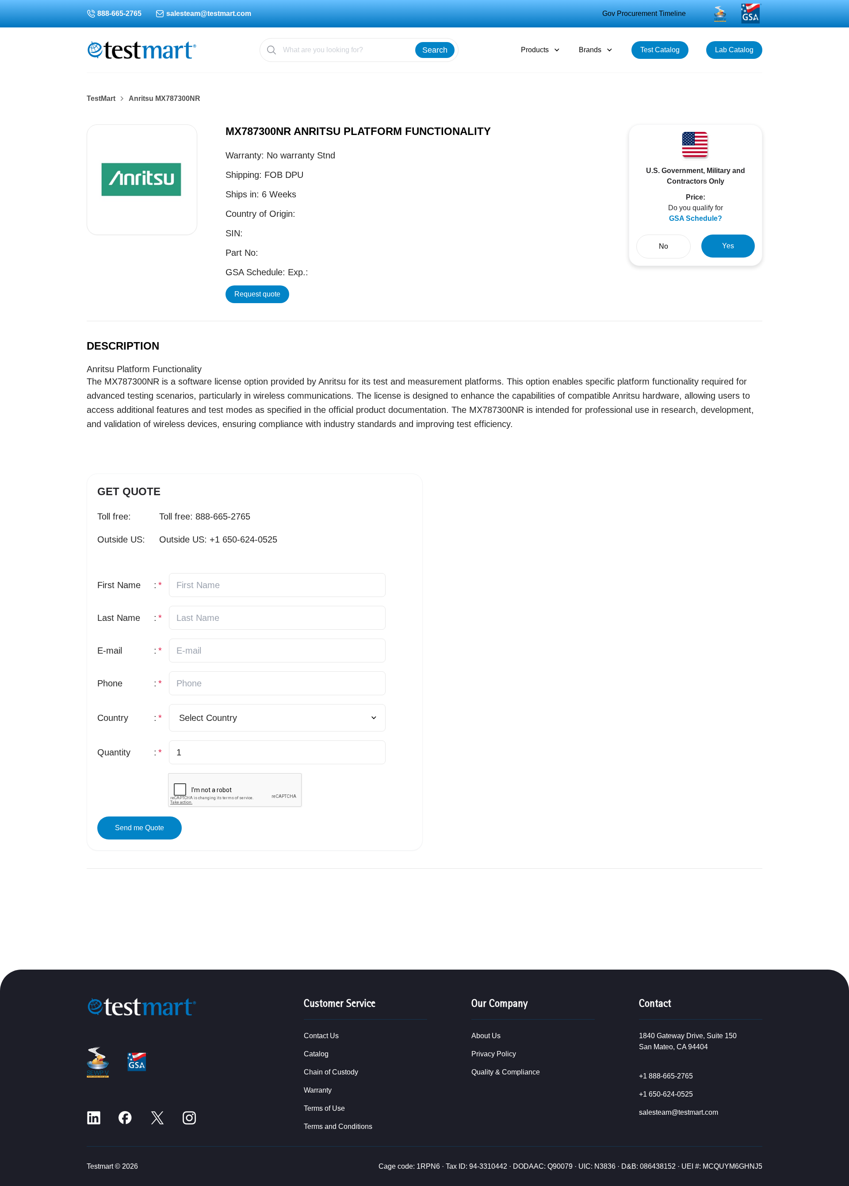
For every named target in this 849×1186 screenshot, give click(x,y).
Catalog (316, 1054)
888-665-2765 (119, 13)
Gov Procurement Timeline (644, 13)
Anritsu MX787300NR (164, 98)
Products (535, 50)
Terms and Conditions (338, 1126)
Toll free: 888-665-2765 (204, 516)
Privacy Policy (493, 1054)
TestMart (101, 98)
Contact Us (321, 1036)
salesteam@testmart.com (208, 13)
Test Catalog (660, 50)
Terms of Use (324, 1108)
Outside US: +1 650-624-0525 (218, 539)
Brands (590, 50)
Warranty (318, 1090)
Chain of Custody (331, 1072)
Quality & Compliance (505, 1072)
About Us (486, 1036)
